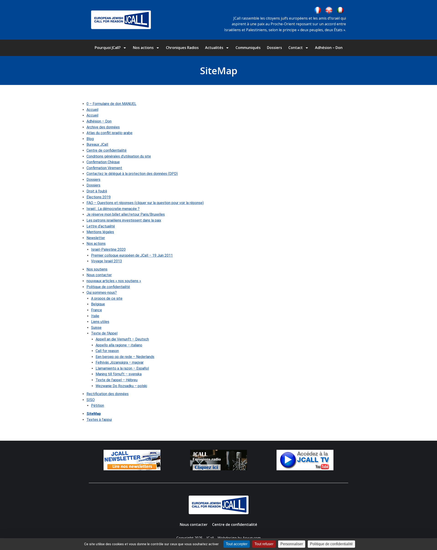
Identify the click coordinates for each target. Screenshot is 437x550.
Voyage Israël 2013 (106, 261)
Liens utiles (100, 322)
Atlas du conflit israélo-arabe (109, 133)
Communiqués (248, 47)
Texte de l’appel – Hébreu (116, 380)
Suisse (96, 327)
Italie (95, 316)
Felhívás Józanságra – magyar (120, 362)
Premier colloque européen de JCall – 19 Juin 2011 (132, 255)
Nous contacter (99, 275)
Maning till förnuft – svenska (119, 374)
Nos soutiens (96, 269)
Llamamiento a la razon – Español (122, 368)
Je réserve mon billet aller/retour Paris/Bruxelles (125, 214)
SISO (90, 400)
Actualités (214, 47)
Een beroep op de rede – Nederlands (125, 357)
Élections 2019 (98, 197)
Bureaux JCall (97, 144)
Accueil (92, 109)
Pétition (97, 405)
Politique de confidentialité (108, 287)
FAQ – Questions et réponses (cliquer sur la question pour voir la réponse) (145, 203)
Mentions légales (100, 232)
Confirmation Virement (104, 168)
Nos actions (143, 47)
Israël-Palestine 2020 (108, 249)
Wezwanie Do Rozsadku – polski (121, 386)
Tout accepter (236, 544)
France (96, 310)
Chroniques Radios (182, 47)
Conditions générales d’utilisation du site (118, 156)
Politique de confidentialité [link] (331, 544)
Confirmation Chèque (103, 162)
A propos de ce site (106, 298)
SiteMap (93, 414)
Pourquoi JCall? (108, 47)
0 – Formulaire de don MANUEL (111, 104)
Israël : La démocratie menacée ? (113, 209)
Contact (295, 47)
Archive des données (103, 127)
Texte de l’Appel (104, 333)
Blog (90, 139)
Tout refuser (263, 544)
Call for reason (107, 351)
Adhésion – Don (329, 47)
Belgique (98, 304)
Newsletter (95, 238)
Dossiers (274, 47)
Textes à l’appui (99, 419)
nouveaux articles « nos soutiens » (113, 281)
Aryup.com (252, 537)
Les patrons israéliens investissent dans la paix (123, 220)
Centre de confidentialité (106, 150)
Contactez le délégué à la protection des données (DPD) (132, 173)
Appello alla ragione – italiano (119, 345)
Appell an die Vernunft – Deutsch (122, 339)
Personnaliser (291, 544)
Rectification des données (107, 394)
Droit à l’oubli (96, 191)
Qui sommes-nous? (101, 292)
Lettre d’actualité (100, 226)
